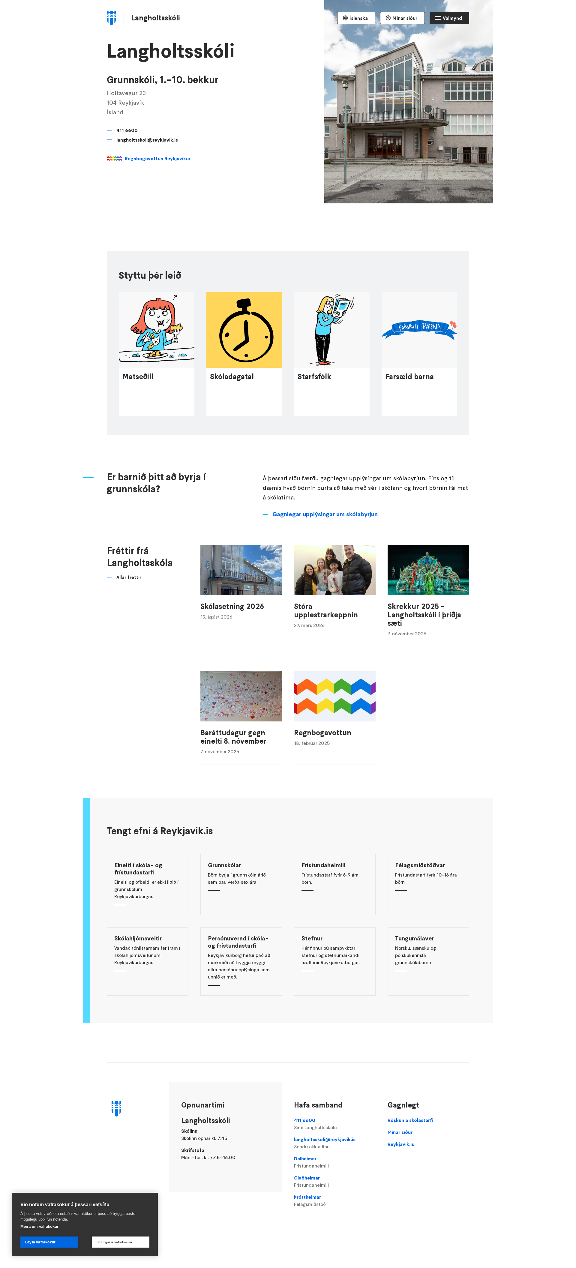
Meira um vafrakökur (39, 1226)
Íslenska (359, 18)
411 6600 (127, 130)
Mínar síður (404, 18)
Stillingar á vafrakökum (114, 1242)
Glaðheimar (311, 1181)
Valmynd (452, 18)
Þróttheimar (310, 1200)
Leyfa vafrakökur (40, 1242)
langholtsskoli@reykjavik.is (147, 140)
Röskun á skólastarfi (410, 1120)
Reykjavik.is (401, 1144)
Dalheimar (311, 1162)
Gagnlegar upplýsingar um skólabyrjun (325, 514)
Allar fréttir (128, 577)
